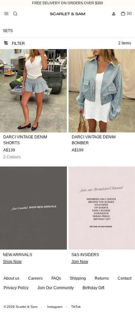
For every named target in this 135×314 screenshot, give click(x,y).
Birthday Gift (93, 288)
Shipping (78, 278)
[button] (15, 14)
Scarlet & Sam (26, 306)
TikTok (76, 306)
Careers (35, 278)
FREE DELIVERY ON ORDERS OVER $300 (67, 3)
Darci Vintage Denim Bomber (94, 140)
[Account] (114, 14)
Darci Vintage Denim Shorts (25, 140)
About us (11, 278)
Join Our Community (55, 288)
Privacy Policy (16, 288)
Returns (102, 278)
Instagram (54, 306)
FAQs (56, 278)
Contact (124, 278)
